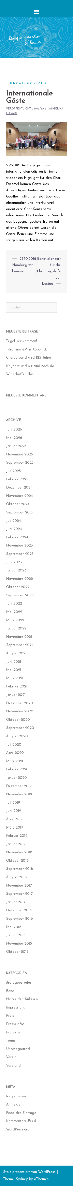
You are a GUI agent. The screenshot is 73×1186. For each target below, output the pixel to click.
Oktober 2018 (17, 861)
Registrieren (16, 1096)
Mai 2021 (13, 670)
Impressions (15, 1008)
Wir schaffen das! (20, 374)
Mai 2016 (13, 927)
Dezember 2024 (19, 488)
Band (10, 991)
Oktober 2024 (17, 504)
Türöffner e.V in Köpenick (26, 349)
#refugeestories (19, 983)
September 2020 (20, 728)
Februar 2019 (16, 836)
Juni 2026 (14, 430)
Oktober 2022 (17, 587)
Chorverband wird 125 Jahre (28, 358)
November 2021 (19, 637)
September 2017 (19, 894)
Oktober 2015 (17, 952)
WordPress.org (18, 1129)
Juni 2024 (14, 529)
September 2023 (20, 554)
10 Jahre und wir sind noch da (30, 366)
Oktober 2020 (18, 720)
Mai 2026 (14, 438)
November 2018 (19, 852)
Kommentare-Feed (21, 1121)
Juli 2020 (13, 745)
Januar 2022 (16, 628)
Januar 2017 (15, 902)
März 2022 (15, 620)
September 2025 (20, 463)
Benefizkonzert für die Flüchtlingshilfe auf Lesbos (49, 271)
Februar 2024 (17, 537)
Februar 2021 (16, 686)
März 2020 (15, 761)
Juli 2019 (13, 803)
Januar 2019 (16, 844)
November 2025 (19, 454)
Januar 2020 (16, 778)
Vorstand (13, 1066)
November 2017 (19, 886)
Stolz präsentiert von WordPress (29, 1172)
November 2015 (19, 944)
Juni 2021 (13, 662)
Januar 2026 (16, 446)
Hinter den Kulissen (22, 999)
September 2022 (20, 595)
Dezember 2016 (19, 910)
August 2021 (16, 653)
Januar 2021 (16, 695)
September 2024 (20, 512)
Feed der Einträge (21, 1113)
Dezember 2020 (19, 703)
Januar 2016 (16, 935)
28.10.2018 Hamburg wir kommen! (24, 265)
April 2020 (15, 753)
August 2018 (16, 877)
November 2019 (19, 794)
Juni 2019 (13, 811)
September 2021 (19, 645)
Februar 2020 (17, 769)
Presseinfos (15, 1024)
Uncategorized (28, 83)
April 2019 (14, 819)
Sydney (22, 1179)
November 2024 (19, 496)
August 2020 (17, 736)
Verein (11, 1057)
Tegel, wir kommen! (21, 341)
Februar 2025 (17, 479)
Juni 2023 (14, 562)
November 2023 (19, 546)
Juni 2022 (14, 604)
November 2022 (19, 579)
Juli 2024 (13, 521)
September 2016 (19, 919)
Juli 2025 (13, 471)
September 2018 (19, 869)
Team (10, 1041)
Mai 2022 (14, 612)
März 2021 (14, 678)
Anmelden (14, 1105)
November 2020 (19, 711)
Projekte (13, 1032)
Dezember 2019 (19, 786)
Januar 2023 (16, 570)
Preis (10, 1016)
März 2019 (14, 828)
